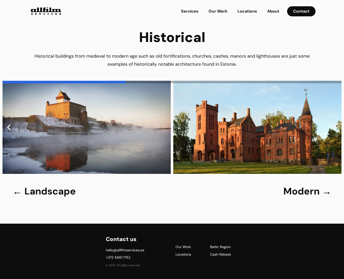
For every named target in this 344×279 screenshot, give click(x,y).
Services (189, 11)
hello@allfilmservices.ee (125, 250)
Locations (247, 11)
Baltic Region (220, 247)
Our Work (218, 11)
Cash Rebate (220, 254)
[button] (9, 127)
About (273, 11)
